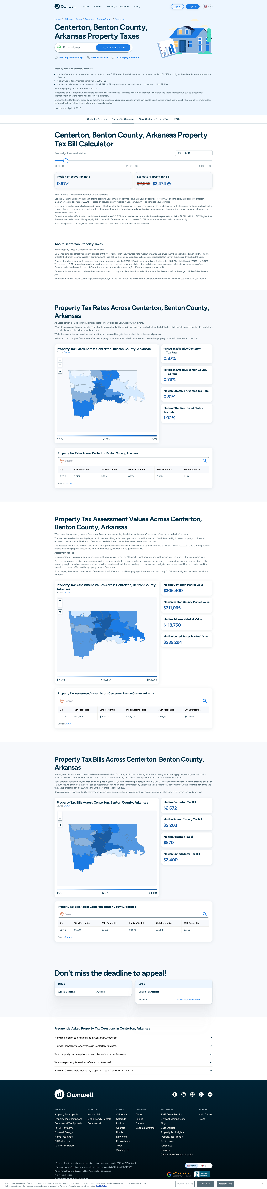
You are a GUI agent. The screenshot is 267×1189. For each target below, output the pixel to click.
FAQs (202, 1118)
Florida (120, 1123)
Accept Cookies (225, 1184)
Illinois (119, 1132)
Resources (167, 1109)
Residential (93, 1114)
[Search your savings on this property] (205, 461)
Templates (166, 1145)
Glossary (165, 1150)
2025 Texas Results (171, 1114)
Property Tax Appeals (66, 1114)
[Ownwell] (65, 6)
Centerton (120, 19)
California (121, 1114)
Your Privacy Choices (63, 1175)
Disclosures (106, 1171)
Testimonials (167, 1141)
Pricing (139, 1118)
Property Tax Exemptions (68, 1118)
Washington (122, 1150)
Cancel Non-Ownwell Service (177, 1154)
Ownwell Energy (64, 1132)
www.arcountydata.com (189, 999)
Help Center (205, 1114)
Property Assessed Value (70, 153)
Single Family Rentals (99, 1118)
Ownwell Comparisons (173, 1118)
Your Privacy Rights (185, 1184)
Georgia (120, 1127)
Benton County (104, 19)
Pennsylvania (123, 1141)
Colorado (121, 1118)
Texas (119, 1145)
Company (141, 1109)
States (120, 1109)
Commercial (94, 1123)
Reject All (206, 1184)
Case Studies (168, 1127)
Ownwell (67, 352)
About (139, 1114)
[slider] (65, 160)
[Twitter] (201, 1094)
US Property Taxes (73, 19)
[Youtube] (210, 1094)
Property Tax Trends (172, 1136)
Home (58, 19)
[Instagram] (192, 1094)
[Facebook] (174, 1094)
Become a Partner (145, 1127)
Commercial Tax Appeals (68, 1123)
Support (203, 1109)
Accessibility (94, 1171)
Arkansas (89, 19)
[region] (133, 1184)
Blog (163, 1123)
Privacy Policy (60, 1171)
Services (60, 1109)
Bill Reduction (62, 1141)
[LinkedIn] (183, 1094)
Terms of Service (74, 1171)
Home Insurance (64, 1136)
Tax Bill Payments (64, 1127)
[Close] (262, 1184)
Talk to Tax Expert (64, 1145)
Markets (92, 1109)
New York (121, 1136)
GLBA (85, 1171)
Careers (140, 1123)
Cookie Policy (101, 1186)
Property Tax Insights (172, 1132)
